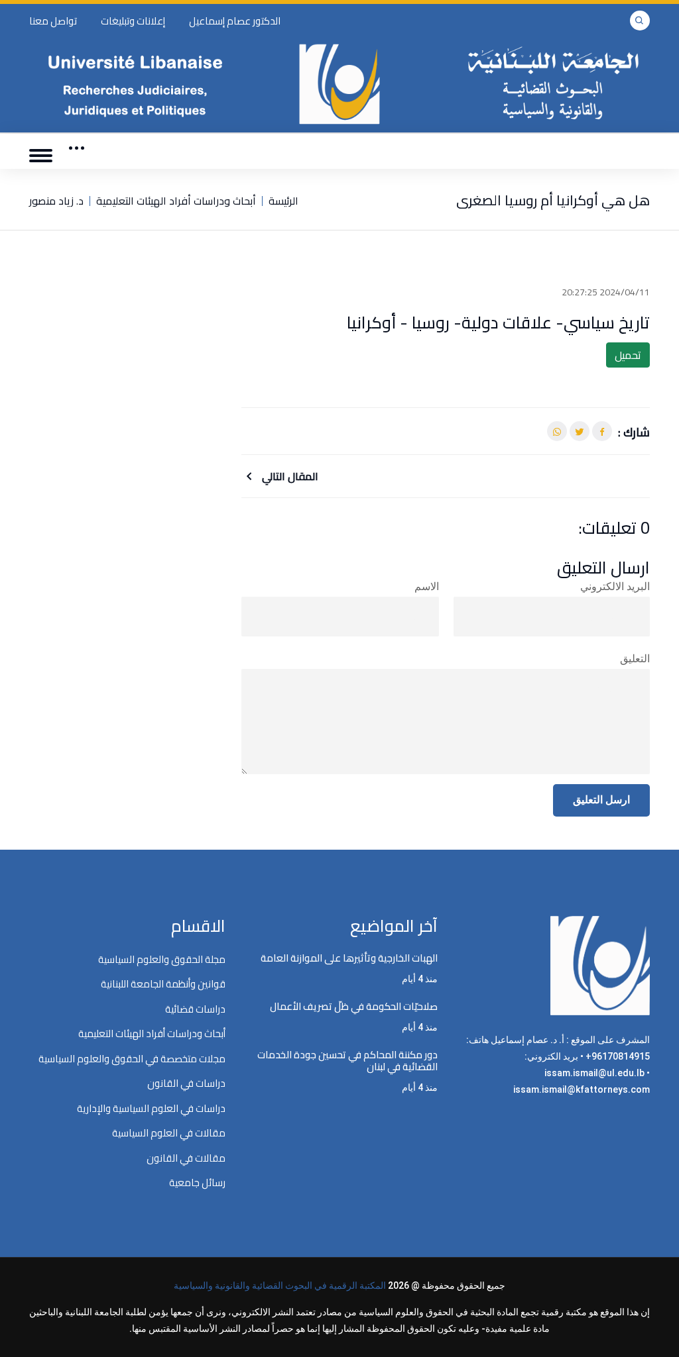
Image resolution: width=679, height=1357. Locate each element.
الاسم (426, 586)
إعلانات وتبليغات (133, 20)
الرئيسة (283, 201)
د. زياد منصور (56, 201)
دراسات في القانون (186, 1083)
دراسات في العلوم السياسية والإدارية (151, 1108)
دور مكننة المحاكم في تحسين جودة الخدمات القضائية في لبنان (347, 1060)
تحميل (628, 355)
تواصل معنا (53, 20)
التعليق (635, 658)
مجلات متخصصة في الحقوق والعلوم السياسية (131, 1058)
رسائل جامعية (197, 1182)
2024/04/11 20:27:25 (606, 292)
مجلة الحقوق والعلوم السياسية (161, 959)
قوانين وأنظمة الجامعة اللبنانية (163, 983)
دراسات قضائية (195, 1009)
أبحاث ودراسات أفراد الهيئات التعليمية (176, 201)
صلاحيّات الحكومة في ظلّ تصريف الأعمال (354, 1006)
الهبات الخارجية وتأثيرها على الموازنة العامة (349, 958)
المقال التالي (288, 476)
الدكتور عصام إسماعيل (234, 20)
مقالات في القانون (186, 1158)
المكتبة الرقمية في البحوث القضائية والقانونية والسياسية (280, 1285)
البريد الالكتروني (615, 586)
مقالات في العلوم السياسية (168, 1132)
